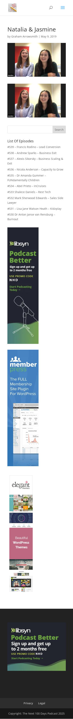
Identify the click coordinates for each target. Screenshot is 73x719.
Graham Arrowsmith (24, 36)
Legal (41, 703)
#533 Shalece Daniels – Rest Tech (29, 192)
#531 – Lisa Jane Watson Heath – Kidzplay (34, 208)
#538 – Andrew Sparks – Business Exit (31, 153)
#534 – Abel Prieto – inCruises (26, 186)
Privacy (28, 703)
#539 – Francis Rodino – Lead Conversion (34, 147)
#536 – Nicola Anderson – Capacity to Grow (35, 169)
